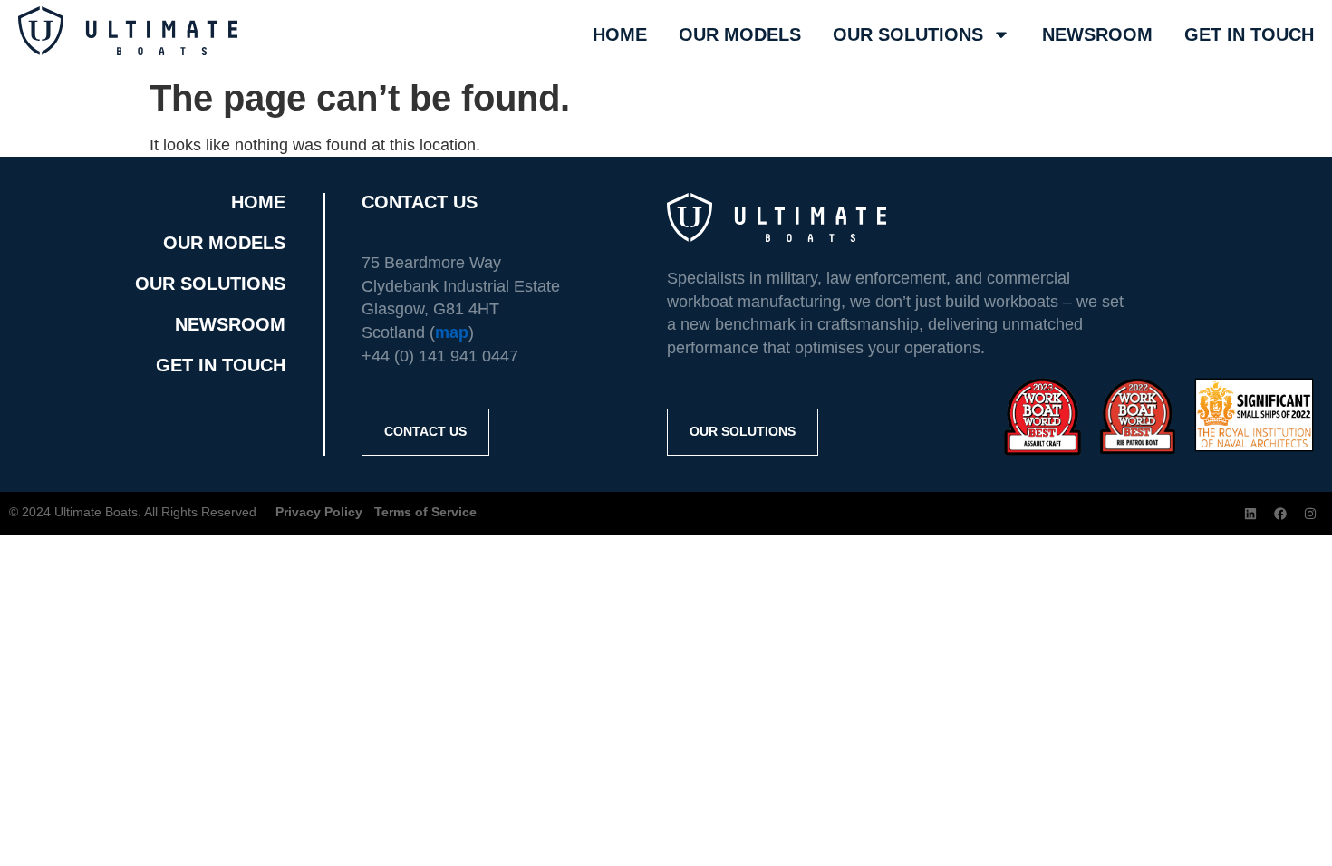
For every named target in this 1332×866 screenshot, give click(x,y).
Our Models (740, 34)
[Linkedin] (1250, 513)
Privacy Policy (318, 512)
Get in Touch (220, 365)
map (451, 332)
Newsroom (1097, 34)
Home (620, 34)
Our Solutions (908, 34)
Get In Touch (1249, 34)
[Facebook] (1280, 513)
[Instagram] (1310, 513)
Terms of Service (425, 512)
